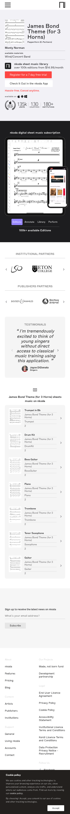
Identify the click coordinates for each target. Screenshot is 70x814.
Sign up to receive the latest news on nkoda (30, 609)
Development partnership (46, 675)
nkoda (8, 666)
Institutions (11, 717)
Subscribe (15, 625)
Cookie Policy (47, 710)
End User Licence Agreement (49, 694)
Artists (9, 703)
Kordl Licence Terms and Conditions (51, 739)
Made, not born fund (51, 666)
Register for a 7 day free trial (28, 74)
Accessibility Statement (46, 719)
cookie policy (16, 793)
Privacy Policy (47, 703)
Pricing (9, 680)
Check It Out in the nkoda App (29, 83)
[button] (6, 269)
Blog (7, 687)
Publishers (11, 710)
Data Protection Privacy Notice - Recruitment (48, 750)
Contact (9, 755)
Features (10, 673)
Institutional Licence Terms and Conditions (52, 729)
